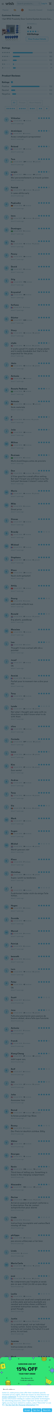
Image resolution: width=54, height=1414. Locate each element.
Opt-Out (36, 1410)
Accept (27, 1410)
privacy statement (9, 1397)
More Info (47, 1410)
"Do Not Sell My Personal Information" (20, 1405)
